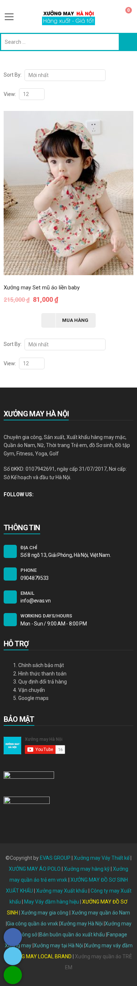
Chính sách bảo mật (41, 665)
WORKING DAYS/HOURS (46, 616)
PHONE (28, 570)
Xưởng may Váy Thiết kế (101, 858)
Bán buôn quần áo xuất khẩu (72, 934)
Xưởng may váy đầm (109, 945)
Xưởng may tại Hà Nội (58, 945)
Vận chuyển (31, 690)
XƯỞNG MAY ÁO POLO (35, 869)
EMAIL (27, 593)
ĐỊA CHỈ (28, 547)
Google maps (33, 698)
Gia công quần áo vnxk (32, 924)
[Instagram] (18, 506)
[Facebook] (6, 506)
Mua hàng (75, 320)
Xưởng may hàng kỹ (87, 869)
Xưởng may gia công (44, 913)
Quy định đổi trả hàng (42, 682)
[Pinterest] (30, 506)
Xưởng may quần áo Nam (101, 913)
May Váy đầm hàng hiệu (51, 902)
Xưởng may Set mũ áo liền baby (42, 287)
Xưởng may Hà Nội (81, 924)
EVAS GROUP (55, 858)
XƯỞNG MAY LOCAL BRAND (40, 956)
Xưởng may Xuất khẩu (61, 891)
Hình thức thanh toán (42, 674)
